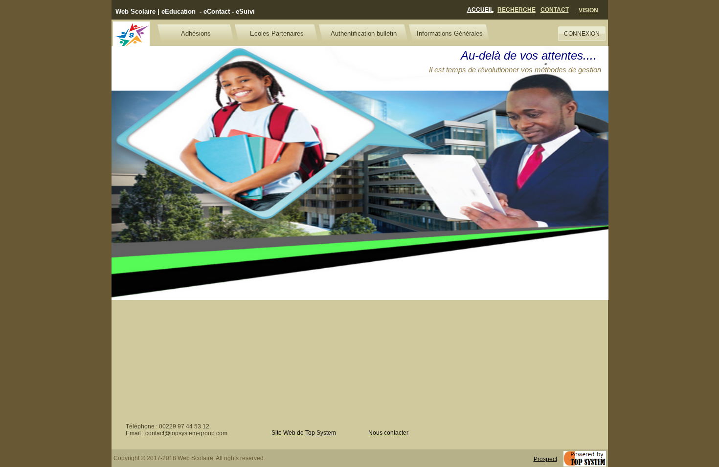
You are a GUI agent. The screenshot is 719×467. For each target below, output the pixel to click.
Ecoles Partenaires (277, 33)
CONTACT (554, 9)
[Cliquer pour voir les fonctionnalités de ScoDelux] (131, 36)
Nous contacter (388, 432)
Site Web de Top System (303, 432)
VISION (588, 10)
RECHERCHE (516, 9)
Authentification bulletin (364, 33)
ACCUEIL (480, 9)
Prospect (545, 458)
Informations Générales (450, 33)
